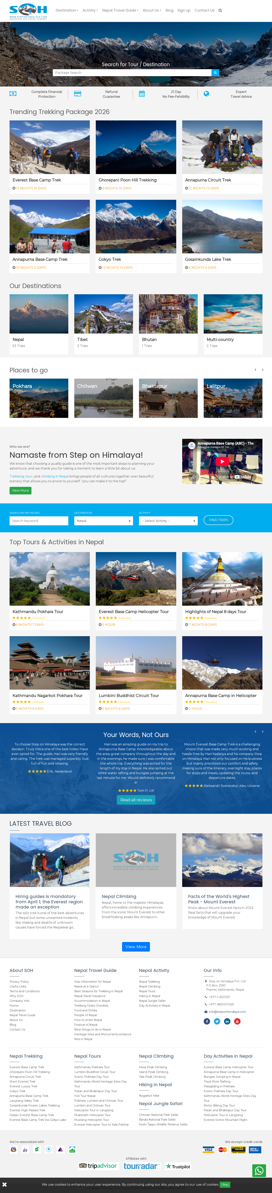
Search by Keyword (25, 512)
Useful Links (18, 986)
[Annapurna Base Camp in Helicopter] (222, 662)
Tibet (82, 339)
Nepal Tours (147, 991)
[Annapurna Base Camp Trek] (50, 226)
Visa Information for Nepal (92, 981)
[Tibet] (103, 313)
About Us (152, 12)
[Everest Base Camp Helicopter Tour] (136, 578)
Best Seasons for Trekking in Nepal (98, 991)
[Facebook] (207, 1021)
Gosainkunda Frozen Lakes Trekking (35, 1105)
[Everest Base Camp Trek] (50, 147)
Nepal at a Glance (86, 986)
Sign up (184, 10)
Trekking (17, 476)
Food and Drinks (85, 1010)
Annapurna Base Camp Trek (40, 259)
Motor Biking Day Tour (219, 1105)
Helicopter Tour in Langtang (93, 1110)
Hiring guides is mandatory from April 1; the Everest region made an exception (49, 901)
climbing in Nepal (55, 476)
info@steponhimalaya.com (227, 1012)
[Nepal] (39, 313)
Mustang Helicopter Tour (91, 1120)
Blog (169, 10)
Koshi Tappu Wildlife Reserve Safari (163, 1124)
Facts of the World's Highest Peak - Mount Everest (218, 899)
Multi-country (220, 339)
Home (14, 1005)
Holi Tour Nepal (84, 1096)
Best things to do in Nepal (92, 1029)
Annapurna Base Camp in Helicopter (221, 695)
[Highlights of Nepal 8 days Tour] (222, 578)
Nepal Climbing (119, 896)
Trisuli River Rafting (217, 1081)
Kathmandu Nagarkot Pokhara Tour (48, 695)
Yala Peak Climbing (152, 1077)
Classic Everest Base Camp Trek (32, 1115)
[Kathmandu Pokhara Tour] (50, 578)
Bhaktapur (154, 386)
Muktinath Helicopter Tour (92, 1115)
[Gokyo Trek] (136, 226)
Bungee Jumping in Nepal (222, 1077)
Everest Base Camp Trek (37, 180)
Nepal (18, 339)
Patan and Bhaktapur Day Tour (95, 1091)
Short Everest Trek (22, 1081)
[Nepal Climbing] (136, 860)
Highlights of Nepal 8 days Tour (215, 611)
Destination (67, 12)
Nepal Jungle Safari (152, 1001)
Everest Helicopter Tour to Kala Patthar (101, 1124)
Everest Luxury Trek (23, 1086)
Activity (91, 12)
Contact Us (205, 10)
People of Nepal (85, 1015)
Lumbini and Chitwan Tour (92, 1105)
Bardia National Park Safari (157, 1119)
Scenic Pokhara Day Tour (91, 1077)
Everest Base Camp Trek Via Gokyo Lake (38, 1120)
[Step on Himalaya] (28, 10)
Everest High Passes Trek (27, 1110)
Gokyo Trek (110, 259)
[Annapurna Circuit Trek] (222, 147)
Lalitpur (216, 386)
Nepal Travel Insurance (90, 996)
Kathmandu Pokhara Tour (38, 611)
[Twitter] (217, 1021)
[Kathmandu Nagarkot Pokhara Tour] (50, 662)
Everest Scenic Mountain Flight (225, 1120)
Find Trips (218, 520)
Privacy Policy (19, 981)
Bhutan (149, 339)
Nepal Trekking (149, 981)
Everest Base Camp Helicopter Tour (134, 611)
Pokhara (22, 386)
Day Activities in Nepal (154, 1005)
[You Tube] (237, 1021)
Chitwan (87, 386)
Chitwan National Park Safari (158, 1115)
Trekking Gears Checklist (91, 1005)
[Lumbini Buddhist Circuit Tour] (136, 662)
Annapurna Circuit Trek (208, 180)
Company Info (19, 1001)
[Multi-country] (233, 313)
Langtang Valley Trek (24, 1100)
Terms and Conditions (25, 991)
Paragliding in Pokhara (219, 1086)
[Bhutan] (168, 313)
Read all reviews (136, 799)
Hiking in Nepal (149, 996)
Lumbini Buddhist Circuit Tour (129, 695)
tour (29, 476)
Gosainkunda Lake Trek (208, 259)
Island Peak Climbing (153, 1072)
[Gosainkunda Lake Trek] (222, 226)
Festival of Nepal (85, 1025)
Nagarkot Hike (149, 1096)
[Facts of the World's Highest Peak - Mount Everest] (222, 860)
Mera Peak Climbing (153, 1067)
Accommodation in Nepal (92, 1001)
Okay (225, 1184)
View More (20, 490)
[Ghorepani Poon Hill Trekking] (136, 147)
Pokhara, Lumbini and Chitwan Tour (98, 1100)
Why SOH (16, 996)
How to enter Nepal (88, 1020)
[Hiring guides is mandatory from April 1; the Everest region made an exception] (50, 860)
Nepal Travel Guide (121, 12)
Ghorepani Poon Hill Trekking (128, 180)
